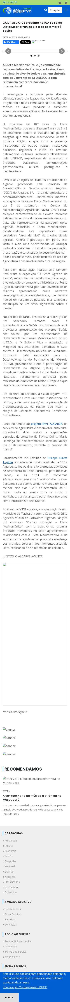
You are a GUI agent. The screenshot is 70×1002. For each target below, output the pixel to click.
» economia (9, 851)
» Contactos (10, 924)
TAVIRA (6, 791)
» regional (9, 866)
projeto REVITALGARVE (46, 424)
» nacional (9, 876)
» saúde (7, 856)
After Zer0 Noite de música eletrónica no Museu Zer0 (32, 798)
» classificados (11, 882)
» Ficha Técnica (11, 914)
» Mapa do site (11, 956)
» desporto (9, 861)
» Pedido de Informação (17, 941)
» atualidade (10, 840)
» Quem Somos (12, 909)
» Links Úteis (10, 946)
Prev (8, 51)
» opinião (8, 871)
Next (62, 51)
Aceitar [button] (9, 997)
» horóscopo (10, 887)
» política (8, 845)
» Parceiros (9, 919)
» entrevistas (10, 892)
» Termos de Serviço (15, 951)
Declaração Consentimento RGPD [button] (25, 987)
